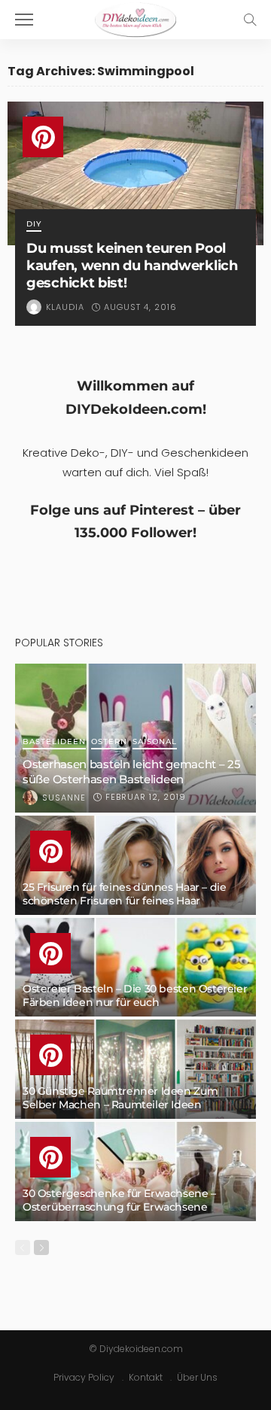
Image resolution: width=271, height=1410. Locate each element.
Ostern (109, 742)
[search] (249, 19)
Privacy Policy (83, 1377)
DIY (33, 224)
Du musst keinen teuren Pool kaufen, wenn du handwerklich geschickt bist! (132, 265)
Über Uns (197, 1377)
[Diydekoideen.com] (135, 18)
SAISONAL (154, 742)
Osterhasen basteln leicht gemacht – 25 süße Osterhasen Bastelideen (132, 771)
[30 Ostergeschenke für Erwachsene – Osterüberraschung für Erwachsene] (135, 1171)
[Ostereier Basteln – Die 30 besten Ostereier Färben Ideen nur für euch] (135, 967)
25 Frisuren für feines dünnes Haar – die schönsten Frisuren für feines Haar (124, 893)
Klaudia (65, 307)
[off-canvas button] (24, 20)
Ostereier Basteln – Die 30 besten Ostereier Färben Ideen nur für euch (135, 995)
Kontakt (146, 1377)
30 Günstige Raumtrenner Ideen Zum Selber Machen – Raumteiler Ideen (120, 1097)
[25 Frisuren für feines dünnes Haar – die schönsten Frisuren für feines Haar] (135, 865)
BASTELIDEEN (54, 742)
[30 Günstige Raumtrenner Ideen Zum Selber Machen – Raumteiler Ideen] (135, 1069)
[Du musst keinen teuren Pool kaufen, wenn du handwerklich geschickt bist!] (135, 173)
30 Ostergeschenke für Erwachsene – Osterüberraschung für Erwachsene (119, 1200)
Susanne (64, 798)
